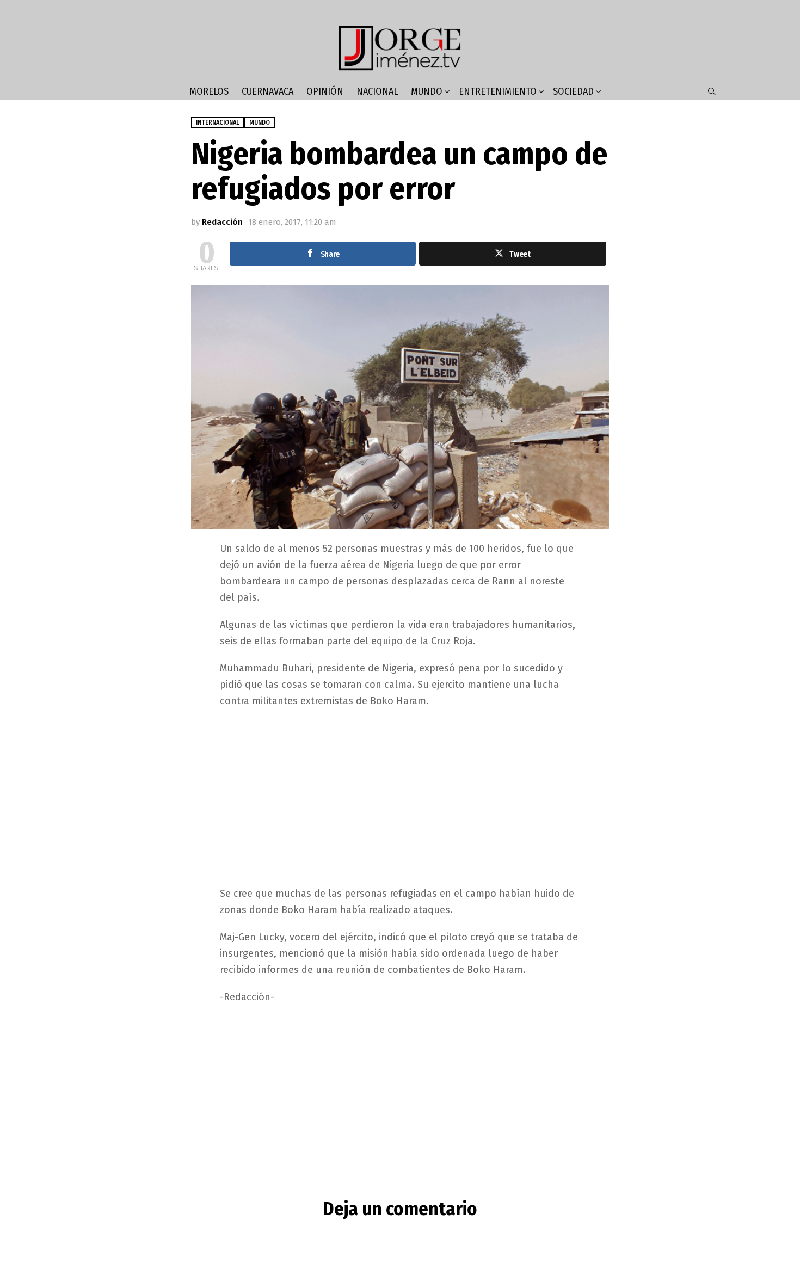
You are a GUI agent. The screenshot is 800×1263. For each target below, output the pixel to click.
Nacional (377, 91)
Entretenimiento (498, 91)
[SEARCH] (711, 91)
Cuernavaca (267, 91)
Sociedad (573, 91)
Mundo (426, 91)
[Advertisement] (400, 796)
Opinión (324, 91)
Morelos (209, 91)
